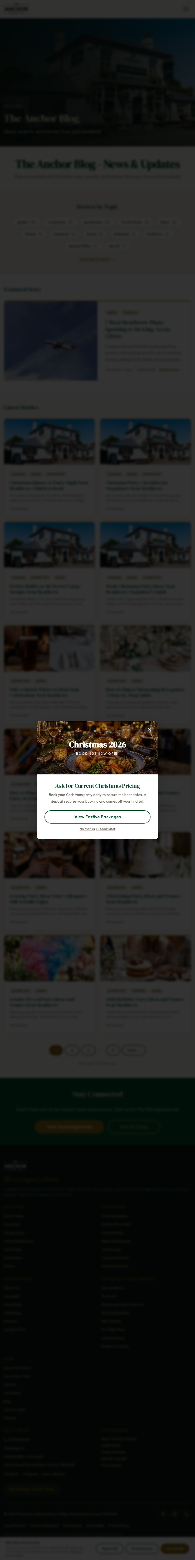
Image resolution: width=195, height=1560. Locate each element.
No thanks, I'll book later (98, 829)
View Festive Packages (97, 817)
